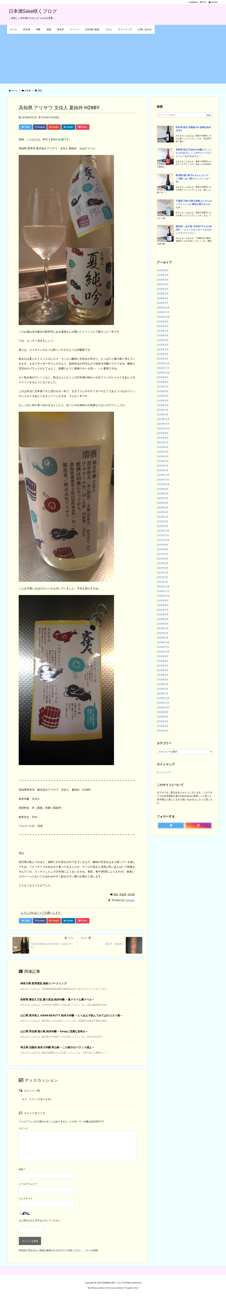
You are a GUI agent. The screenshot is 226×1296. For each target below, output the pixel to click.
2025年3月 (163, 349)
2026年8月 (163, 270)
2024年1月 (162, 414)
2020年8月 (163, 605)
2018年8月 (162, 716)
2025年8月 (163, 326)
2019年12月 (163, 642)
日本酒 (131, 894)
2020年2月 (162, 633)
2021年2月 (162, 577)
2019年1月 (162, 693)
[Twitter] (171, 825)
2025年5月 (163, 340)
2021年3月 (162, 572)
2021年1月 (162, 581)
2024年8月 (163, 381)
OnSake (130, 900)
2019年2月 (162, 688)
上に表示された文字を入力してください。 (41, 1220)
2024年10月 (163, 372)
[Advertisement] (113, 58)
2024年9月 (163, 377)
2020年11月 (163, 591)
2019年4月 (162, 679)
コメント (23, 1128)
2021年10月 (163, 540)
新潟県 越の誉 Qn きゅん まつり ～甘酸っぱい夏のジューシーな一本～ (193, 178)
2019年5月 (162, 674)
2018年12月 (163, 698)
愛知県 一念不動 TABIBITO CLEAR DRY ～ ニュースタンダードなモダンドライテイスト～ (194, 229)
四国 (115, 894)
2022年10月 (163, 484)
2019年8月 (162, 660)
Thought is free (131, 1288)
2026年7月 (162, 275)
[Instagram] (198, 825)
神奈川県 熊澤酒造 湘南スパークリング (43, 983)
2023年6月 (163, 447)
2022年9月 (162, 488)
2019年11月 (163, 647)
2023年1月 (162, 470)
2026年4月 (163, 288)
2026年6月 (163, 279)
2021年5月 (162, 563)
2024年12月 (163, 363)
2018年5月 (162, 730)
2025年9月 (163, 321)
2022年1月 (162, 526)
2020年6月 (163, 614)
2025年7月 (162, 330)
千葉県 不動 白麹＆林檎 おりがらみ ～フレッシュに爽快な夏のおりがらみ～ (194, 204)
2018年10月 (163, 707)
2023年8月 (163, 437)
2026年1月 (162, 302)
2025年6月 (163, 335)
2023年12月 (163, 419)
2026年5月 (163, 284)
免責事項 (194, 2)
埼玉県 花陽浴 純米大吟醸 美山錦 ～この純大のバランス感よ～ (57, 1047)
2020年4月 (163, 623)
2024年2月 (162, 409)
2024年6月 (163, 391)
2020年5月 (163, 619)
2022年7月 (162, 498)
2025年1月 (162, 358)
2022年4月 (162, 512)
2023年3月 (163, 461)
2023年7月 (162, 442)
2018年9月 (162, 712)
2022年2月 (162, 521)
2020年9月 (163, 600)
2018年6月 (162, 726)
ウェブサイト (26, 1198)
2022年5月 (162, 507)
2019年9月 (162, 656)
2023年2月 (162, 465)
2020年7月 (162, 609)
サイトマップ (164, 772)
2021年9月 (162, 544)
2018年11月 (163, 702)
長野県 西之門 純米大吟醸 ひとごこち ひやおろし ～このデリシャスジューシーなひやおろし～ (194, 152)
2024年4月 (163, 400)
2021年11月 (163, 535)
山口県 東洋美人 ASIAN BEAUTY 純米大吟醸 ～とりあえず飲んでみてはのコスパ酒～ (71, 1015)
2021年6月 (162, 558)
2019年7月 (162, 665)
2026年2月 (162, 298)
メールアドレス (28, 1183)
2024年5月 (163, 395)
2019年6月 (162, 670)
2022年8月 (162, 493)
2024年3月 (163, 405)
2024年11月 (163, 368)
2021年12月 (163, 530)
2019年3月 (162, 684)
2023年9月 (163, 433)
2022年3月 (162, 516)
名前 (22, 1169)
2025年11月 (163, 312)
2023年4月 (163, 456)
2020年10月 (163, 595)
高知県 (122, 894)
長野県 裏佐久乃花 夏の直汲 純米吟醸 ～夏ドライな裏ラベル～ (57, 999)
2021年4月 (162, 567)
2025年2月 (162, 354)
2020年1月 (162, 637)
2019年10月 (163, 651)
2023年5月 (163, 451)
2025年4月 (163, 344)
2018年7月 (162, 721)
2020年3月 (163, 628)
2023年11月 (163, 423)
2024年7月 (162, 386)
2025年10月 (163, 316)
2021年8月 (162, 549)
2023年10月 (163, 428)
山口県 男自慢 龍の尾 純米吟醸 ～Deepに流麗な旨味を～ (54, 1031)
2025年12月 (163, 307)
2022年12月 (163, 474)
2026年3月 (163, 293)
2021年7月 (162, 554)
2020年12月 (163, 586)
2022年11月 (163, 479)
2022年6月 (162, 502)
